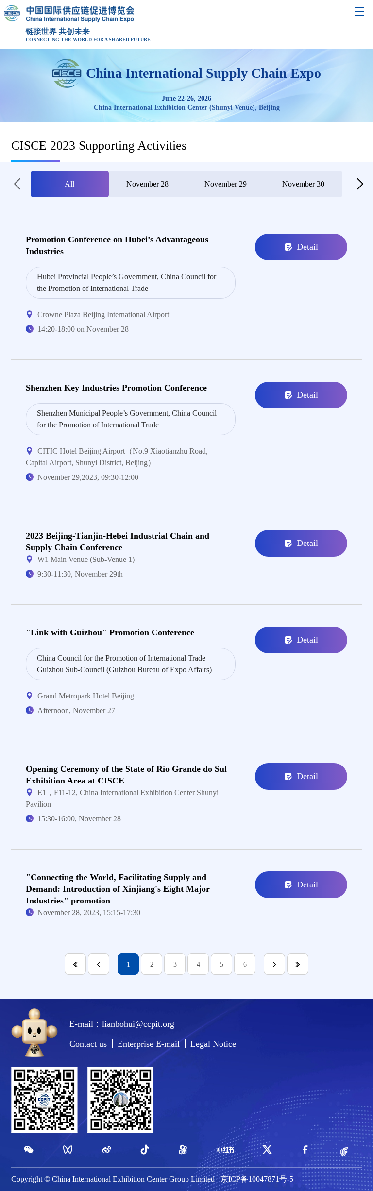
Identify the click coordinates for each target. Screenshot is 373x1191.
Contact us (88, 1043)
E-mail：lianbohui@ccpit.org (121, 1024)
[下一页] (274, 964)
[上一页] (98, 964)
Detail (307, 247)
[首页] (75, 964)
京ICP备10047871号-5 (256, 1179)
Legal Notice (213, 1043)
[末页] (297, 964)
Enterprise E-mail (149, 1043)
